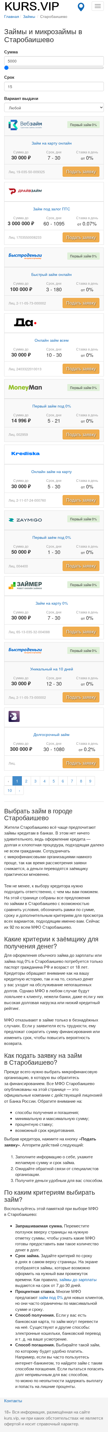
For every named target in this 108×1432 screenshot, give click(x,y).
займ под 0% (51, 1297)
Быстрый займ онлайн (51, 274)
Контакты (13, 1400)
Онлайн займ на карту (51, 471)
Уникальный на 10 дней (51, 669)
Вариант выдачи (21, 98)
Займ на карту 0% (51, 603)
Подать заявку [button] (81, 171)
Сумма (11, 52)
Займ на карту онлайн (52, 143)
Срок (9, 77)
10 (9, 790)
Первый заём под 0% (51, 537)
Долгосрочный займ (52, 734)
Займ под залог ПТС (51, 208)
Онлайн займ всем (52, 340)
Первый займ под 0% (51, 406)
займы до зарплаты (78, 1279)
